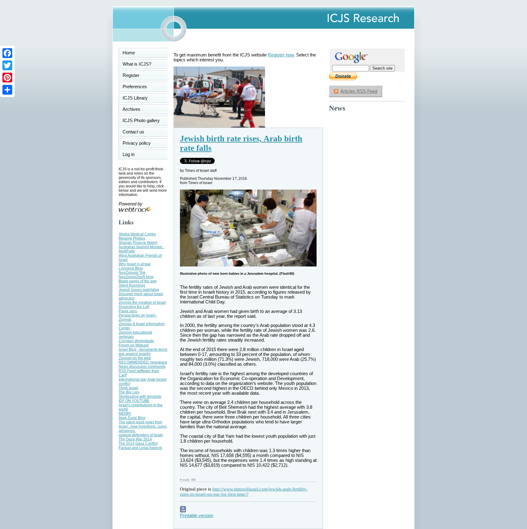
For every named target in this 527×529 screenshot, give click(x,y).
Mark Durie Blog (132, 418)
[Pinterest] (7, 77)
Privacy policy (137, 143)
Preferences (135, 86)
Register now (281, 55)
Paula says (128, 311)
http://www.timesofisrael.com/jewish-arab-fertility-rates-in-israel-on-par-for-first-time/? (244, 492)
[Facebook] (7, 53)
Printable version (196, 515)
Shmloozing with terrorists (140, 396)
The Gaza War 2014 (135, 439)
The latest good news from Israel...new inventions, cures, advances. (143, 426)
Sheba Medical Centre (137, 234)
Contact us (133, 131)
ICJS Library (135, 98)
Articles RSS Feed (358, 91)
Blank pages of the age (138, 281)
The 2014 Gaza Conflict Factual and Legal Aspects (140, 445)
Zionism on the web (135, 358)
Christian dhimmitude (136, 341)
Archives (131, 109)
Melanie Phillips (132, 238)
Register (131, 75)
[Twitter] (7, 65)
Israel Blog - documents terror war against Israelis (143, 351)
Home (129, 52)
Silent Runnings (132, 285)
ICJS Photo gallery (141, 120)
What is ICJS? (137, 64)
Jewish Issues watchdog (139, 290)
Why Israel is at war (135, 264)
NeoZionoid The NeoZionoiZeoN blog (136, 274)
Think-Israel (128, 388)
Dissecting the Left (134, 307)
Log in (132, 154)
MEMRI (125, 413)
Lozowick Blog (131, 268)
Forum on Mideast (134, 345)
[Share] (7, 90)
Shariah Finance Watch (138, 243)
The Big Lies (129, 392)
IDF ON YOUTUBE (134, 401)
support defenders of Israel (141, 435)
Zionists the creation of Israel (142, 302)
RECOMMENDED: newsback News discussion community (143, 364)
